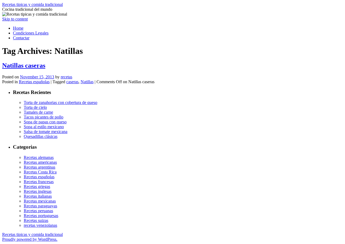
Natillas (87, 81)
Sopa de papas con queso (45, 122)
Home (18, 28)
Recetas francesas (39, 181)
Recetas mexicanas (40, 201)
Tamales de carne (38, 112)
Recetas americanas (40, 162)
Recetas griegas (37, 186)
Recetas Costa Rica (40, 172)
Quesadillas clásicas (40, 136)
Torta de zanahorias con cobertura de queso (60, 102)
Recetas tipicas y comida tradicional (32, 4)
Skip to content (15, 19)
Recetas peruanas (38, 210)
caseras (72, 81)
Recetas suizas (36, 220)
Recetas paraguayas (40, 206)
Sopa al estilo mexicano (44, 126)
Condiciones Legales (31, 33)
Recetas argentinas (39, 167)
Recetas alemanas (39, 157)
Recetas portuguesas (41, 215)
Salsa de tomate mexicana (45, 131)
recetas (66, 77)
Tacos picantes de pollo (43, 117)
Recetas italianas (38, 196)
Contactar (21, 38)
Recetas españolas (34, 81)
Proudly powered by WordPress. (29, 239)
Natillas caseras (23, 65)
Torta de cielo (35, 107)
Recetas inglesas (37, 191)
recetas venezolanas (40, 225)
